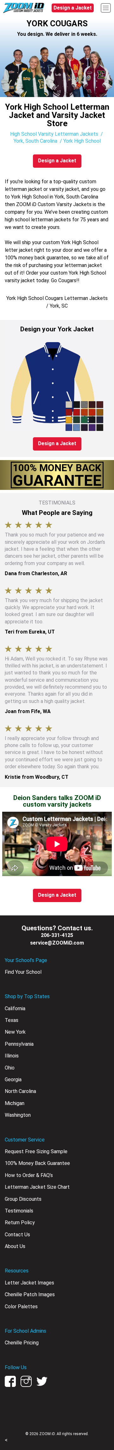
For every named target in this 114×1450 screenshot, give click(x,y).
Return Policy (20, 1222)
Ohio (10, 1068)
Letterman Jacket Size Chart (37, 1187)
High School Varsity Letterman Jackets (54, 134)
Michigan (14, 1103)
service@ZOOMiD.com (57, 943)
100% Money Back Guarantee (37, 1163)
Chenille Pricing (22, 1343)
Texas (11, 1020)
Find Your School (23, 972)
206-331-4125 (57, 935)
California (15, 1008)
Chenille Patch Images (30, 1294)
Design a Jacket (73, 8)
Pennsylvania (19, 1044)
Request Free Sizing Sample (36, 1151)
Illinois (12, 1056)
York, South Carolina (35, 141)
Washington (18, 1115)
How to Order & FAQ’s (29, 1175)
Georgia (13, 1079)
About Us (15, 1246)
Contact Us (17, 1235)
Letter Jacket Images (29, 1283)
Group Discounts (23, 1199)
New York (15, 1032)
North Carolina (20, 1091)
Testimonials (19, 1211)
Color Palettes (21, 1307)
